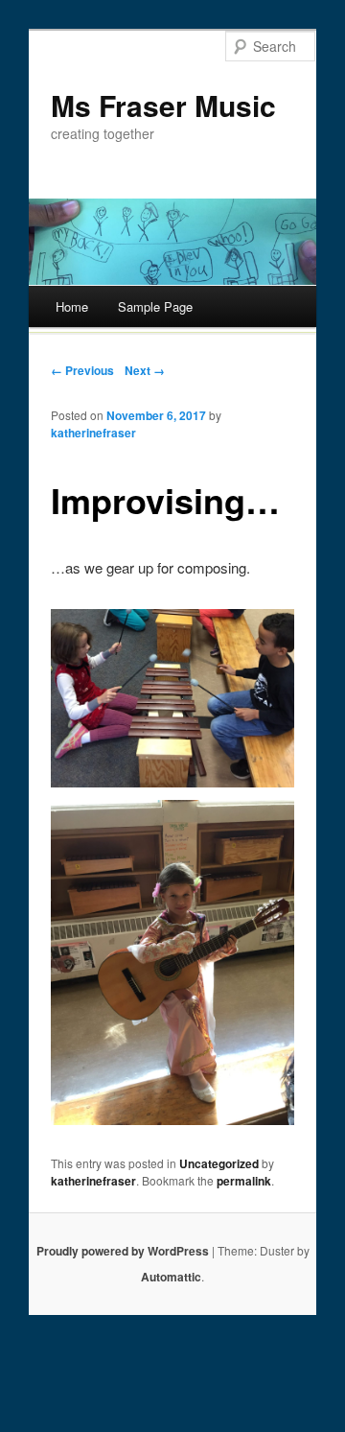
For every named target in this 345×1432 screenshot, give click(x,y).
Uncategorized (219, 1163)
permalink (244, 1180)
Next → (145, 370)
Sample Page (155, 306)
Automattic (171, 1276)
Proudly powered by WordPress (122, 1250)
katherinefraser (93, 432)
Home (72, 306)
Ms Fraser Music (163, 105)
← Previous (82, 370)
